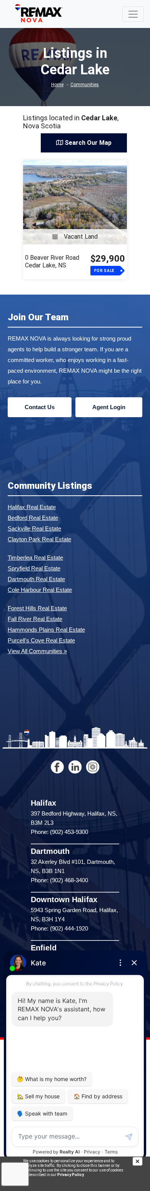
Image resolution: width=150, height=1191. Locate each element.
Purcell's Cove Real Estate (41, 640)
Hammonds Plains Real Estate (46, 629)
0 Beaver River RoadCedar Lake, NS (52, 261)
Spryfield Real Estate (34, 568)
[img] (141, 1161)
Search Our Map (87, 142)
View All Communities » (37, 651)
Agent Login (108, 407)
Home (57, 84)
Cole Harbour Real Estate (40, 589)
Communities (84, 84)
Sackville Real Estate (34, 528)
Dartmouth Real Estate (36, 579)
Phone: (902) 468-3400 (59, 880)
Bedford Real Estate (33, 517)
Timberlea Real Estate (35, 557)
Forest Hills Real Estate (37, 608)
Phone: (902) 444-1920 (59, 928)
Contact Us (40, 407)
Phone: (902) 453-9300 (59, 832)
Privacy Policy (70, 1175)
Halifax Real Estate (32, 507)
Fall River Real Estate (35, 619)
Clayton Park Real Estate (39, 539)
